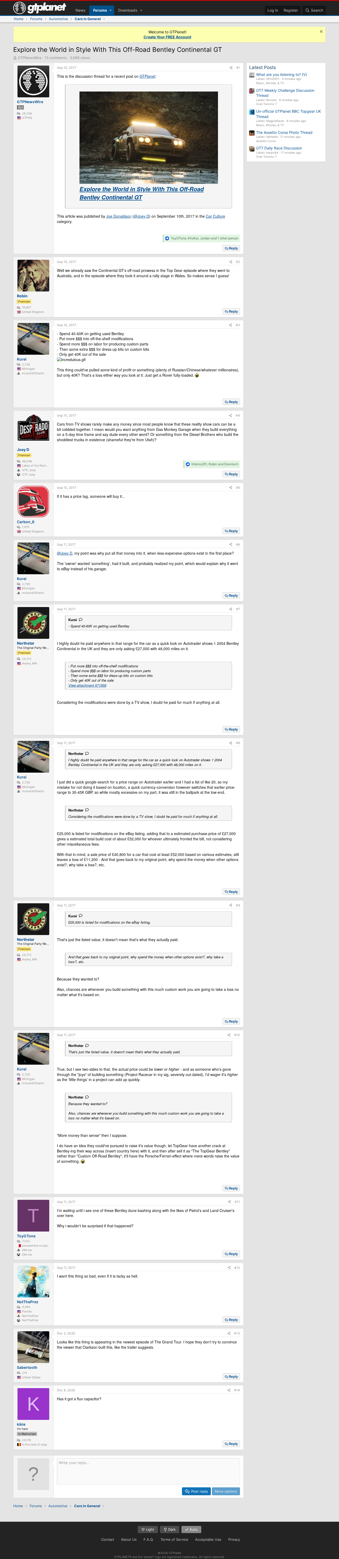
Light (149, 1529)
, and (214, 464)
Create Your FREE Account (167, 37)
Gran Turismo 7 (266, 104)
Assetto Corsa (266, 141)
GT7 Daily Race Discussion (279, 148)
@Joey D (141, 216)
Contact (107, 1539)
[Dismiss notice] (320, 32)
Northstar (75, 753)
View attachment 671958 (87, 685)
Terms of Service (174, 1539)
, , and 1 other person (204, 238)
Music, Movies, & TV (270, 83)
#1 (238, 68)
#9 (238, 905)
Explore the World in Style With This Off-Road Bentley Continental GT (141, 193)
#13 (237, 1333)
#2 (238, 262)
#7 (238, 609)
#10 (237, 1035)
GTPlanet (147, 76)
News (80, 10)
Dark (171, 1529)
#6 (238, 544)
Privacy (234, 1539)
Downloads (127, 10)
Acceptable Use (208, 1539)
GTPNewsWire (30, 58)
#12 (237, 1268)
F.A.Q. (149, 1539)
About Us (129, 1539)
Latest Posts (262, 67)
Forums (100, 10)
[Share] (231, 68)
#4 (238, 415)
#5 (238, 488)
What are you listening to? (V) (281, 74)
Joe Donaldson (118, 216)
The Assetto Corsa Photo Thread (284, 132)
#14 (237, 1390)
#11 (237, 1202)
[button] (110, 10)
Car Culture (215, 216)
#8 (238, 743)
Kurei (72, 619)
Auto (193, 1529)
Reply (233, 248)
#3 (238, 325)
